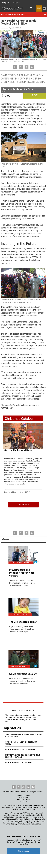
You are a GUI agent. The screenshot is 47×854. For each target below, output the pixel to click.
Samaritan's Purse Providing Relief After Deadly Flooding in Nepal (23, 735)
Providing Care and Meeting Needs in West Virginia (21, 743)
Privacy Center (27, 805)
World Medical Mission (19, 666)
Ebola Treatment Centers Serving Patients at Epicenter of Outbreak (22, 756)
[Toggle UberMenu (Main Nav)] (31, 8)
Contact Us (31, 809)
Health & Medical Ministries (13, 14)
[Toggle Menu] (45, 14)
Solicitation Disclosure (12, 805)
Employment (26, 807)
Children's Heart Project (20, 615)
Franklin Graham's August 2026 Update (20, 749)
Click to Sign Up (23, 851)
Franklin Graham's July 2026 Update (18, 762)
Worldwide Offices (18, 809)
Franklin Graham (38, 807)
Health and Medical (23, 710)
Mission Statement (14, 807)
